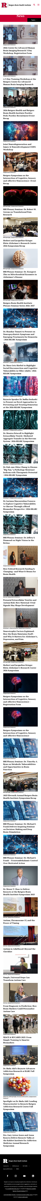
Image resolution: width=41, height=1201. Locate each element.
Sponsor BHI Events (7, 1169)
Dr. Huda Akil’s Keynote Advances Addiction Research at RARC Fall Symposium (19, 1071)
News (20, 16)
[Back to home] (15, 1161)
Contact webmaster (23, 1197)
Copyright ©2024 (8, 1194)
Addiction (6, 1096)
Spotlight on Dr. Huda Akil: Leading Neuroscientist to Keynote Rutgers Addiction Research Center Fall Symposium (20, 1105)
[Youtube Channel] (24, 1176)
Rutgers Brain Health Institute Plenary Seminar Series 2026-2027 (19, 304)
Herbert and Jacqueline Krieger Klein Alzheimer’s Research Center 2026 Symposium (19, 668)
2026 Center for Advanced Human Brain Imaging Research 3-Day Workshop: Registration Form (19, 50)
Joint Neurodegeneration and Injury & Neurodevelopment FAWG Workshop (19, 147)
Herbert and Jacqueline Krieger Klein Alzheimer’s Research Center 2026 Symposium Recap (19, 243)
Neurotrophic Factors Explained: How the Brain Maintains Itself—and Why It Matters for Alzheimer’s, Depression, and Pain (20, 635)
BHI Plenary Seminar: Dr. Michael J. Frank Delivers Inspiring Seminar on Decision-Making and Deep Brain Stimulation (19, 828)
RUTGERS (25, 1166)
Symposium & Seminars (9, 44)
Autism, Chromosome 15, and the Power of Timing (19, 921)
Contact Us (6, 1166)
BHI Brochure (15, 1166)
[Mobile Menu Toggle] (38, 5)
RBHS (17, 1169)
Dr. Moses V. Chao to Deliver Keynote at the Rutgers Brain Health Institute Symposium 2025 (19, 892)
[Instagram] (16, 1176)
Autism (5, 597)
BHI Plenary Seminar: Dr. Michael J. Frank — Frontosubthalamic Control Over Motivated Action (20, 860)
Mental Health (14, 628)
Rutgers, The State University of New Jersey (22, 1194)
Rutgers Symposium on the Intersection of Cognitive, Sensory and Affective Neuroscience (19, 733)
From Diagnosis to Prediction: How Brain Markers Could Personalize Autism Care (20, 1009)
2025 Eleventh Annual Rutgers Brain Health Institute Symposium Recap (20, 796)
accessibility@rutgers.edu (12, 1188)
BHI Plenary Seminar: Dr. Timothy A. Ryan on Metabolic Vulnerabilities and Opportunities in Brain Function (20, 765)
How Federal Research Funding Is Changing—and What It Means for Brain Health (19, 571)
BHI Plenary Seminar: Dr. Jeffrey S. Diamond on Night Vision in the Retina (19, 540)
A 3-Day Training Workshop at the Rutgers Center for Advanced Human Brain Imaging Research (19, 82)
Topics (33, 20)
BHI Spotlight (7, 206)
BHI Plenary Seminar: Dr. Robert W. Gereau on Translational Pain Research (19, 212)
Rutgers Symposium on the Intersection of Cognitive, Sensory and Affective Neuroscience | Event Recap (19, 179)
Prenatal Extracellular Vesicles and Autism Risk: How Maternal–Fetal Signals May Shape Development (19, 603)
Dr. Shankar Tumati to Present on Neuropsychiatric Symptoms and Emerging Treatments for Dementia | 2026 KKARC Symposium (20, 335)
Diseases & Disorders (23, 1096)
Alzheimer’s (6, 328)
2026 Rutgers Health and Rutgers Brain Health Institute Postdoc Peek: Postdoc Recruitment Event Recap (19, 114)
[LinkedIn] (33, 1176)
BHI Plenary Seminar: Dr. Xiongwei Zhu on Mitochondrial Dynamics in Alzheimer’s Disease (20, 274)
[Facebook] (7, 1176)
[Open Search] (34, 5)
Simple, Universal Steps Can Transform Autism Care (16, 978)
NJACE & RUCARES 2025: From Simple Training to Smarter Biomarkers (17, 1040)
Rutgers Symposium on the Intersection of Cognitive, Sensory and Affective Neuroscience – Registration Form (19, 700)
